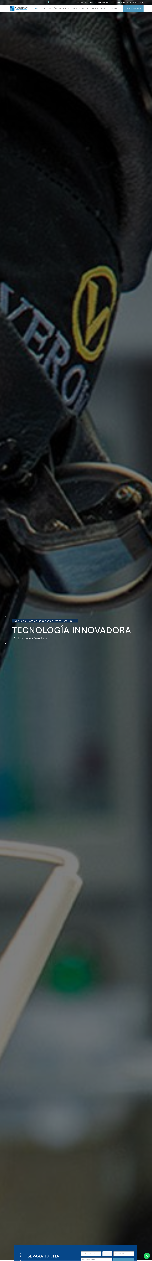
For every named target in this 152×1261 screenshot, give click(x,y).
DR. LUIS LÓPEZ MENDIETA (56, 8)
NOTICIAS (113, 8)
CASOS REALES (98, 8)
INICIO (38, 8)
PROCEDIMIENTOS (80, 8)
